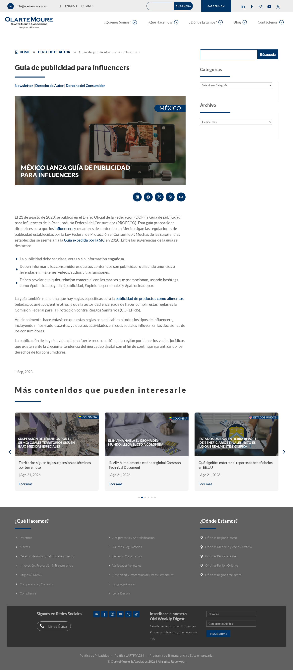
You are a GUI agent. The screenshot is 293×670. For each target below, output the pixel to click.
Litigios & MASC (31, 575)
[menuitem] (120, 22)
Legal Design (121, 593)
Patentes (26, 538)
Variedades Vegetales (126, 565)
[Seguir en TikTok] (136, 614)
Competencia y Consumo (37, 584)
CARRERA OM (216, 6)
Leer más (25, 484)
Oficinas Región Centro (221, 538)
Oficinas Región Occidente (223, 575)
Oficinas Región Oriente (221, 565)
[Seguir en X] (278, 6)
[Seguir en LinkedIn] (243, 6)
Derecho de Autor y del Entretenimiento (47, 556)
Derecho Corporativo (127, 556)
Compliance (28, 593)
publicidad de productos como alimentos (150, 298)
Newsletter (24, 85)
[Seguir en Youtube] (269, 6)
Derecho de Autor (49, 85)
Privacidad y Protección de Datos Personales (142, 575)
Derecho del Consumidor (85, 85)
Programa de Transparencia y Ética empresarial (181, 655)
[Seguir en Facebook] (251, 6)
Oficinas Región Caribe (220, 556)
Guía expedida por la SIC (84, 240)
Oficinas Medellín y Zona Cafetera (228, 547)
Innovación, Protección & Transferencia (46, 565)
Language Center (124, 584)
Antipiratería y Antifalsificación (133, 538)
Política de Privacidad (94, 655)
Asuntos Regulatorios (127, 547)
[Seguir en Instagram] (260, 6)
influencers (64, 228)
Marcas (25, 547)
